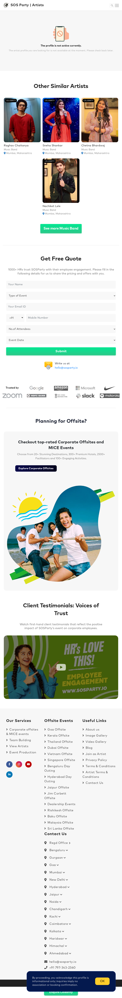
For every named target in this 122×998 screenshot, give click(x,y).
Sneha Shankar (53, 145)
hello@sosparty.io (66, 368)
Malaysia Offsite (60, 822)
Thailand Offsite (60, 741)
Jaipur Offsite (58, 787)
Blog (88, 747)
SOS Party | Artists (27, 5)
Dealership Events (61, 804)
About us (92, 729)
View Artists (18, 746)
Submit (61, 351)
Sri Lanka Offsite (60, 828)
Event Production (22, 752)
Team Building (20, 740)
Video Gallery (95, 741)
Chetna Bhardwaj (93, 145)
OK (102, 981)
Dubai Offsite (58, 747)
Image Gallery (96, 735)
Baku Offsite (57, 816)
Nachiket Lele (52, 206)
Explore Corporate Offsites (36, 468)
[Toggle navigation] (116, 5)
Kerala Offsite (58, 735)
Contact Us (94, 782)
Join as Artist (95, 754)
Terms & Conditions (100, 766)
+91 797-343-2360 (61, 967)
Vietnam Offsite (60, 754)
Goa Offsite (56, 729)
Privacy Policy (96, 760)
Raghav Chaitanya (16, 145)
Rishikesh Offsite (60, 810)
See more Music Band (61, 228)
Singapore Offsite (61, 760)
